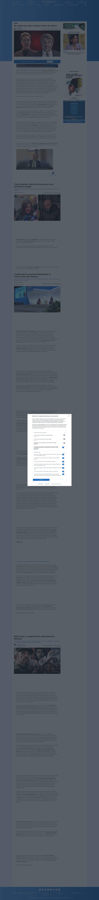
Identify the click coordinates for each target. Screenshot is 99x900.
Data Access (47, 483)
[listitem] (49, 432)
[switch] (63, 435)
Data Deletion (40, 483)
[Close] (69, 416)
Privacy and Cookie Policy (56, 483)
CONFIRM (41, 479)
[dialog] (49, 450)
